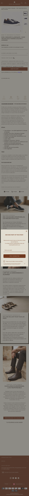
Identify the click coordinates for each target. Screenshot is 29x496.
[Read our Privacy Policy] (25, 263)
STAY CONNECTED (14, 256)
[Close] (26, 231)
